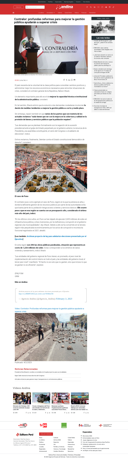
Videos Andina (21, 388)
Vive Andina (86, 2)
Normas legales (68, 2)
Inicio (40, 437)
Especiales (58, 2)
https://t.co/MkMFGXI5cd (27, 294)
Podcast (84, 12)
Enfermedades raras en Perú (91, 438)
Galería (60, 12)
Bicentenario (42, 2)
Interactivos (71, 444)
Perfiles (50, 2)
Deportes (56, 442)
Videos (77, 12)
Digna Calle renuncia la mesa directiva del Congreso (29, 375)
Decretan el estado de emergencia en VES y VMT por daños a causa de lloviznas (103, 107)
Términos (70, 455)
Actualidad (51, 13)
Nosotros (70, 451)
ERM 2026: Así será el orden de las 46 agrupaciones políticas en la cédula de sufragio (103, 100)
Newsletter (92, 12)
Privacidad (77, 455)
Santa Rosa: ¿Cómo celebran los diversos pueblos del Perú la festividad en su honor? (103, 84)
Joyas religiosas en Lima (90, 440)
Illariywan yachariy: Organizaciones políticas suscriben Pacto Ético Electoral (60, 408)
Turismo (78, 2)
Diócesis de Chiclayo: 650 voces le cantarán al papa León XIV (21, 407)
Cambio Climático (59, 451)
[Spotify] (109, 7)
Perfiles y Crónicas (59, 447)
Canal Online (68, 12)
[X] (91, 7)
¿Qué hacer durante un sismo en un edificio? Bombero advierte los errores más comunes (103, 56)
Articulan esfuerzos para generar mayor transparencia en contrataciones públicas (38, 379)
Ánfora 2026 (57, 440)
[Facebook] (87, 7)
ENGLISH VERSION (46, 434)
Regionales (42, 449)
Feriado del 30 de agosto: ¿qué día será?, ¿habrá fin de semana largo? (103, 42)
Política (41, 442)
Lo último (41, 12)
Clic (55, 444)
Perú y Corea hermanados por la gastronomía (96, 448)
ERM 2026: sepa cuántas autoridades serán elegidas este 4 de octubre (103, 49)
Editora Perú (52, 455)
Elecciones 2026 (87, 436)
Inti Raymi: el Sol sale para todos (92, 450)
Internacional (43, 451)
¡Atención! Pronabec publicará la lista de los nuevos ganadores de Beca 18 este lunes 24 (103, 77)
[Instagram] (102, 7)
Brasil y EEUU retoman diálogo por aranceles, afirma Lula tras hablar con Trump (79, 408)
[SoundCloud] (106, 7)
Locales (41, 447)
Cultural (56, 437)
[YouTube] (98, 7)
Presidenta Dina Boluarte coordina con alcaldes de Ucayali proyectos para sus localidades (40, 372)
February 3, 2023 (64, 299)
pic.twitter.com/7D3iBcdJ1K (44, 294)
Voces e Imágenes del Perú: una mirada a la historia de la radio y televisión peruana (41, 408)
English (18, 7)
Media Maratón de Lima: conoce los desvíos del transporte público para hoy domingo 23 (103, 63)
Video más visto (103, 18)
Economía (42, 444)
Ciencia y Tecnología (59, 449)
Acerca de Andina (62, 455)
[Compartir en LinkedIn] (30, 412)
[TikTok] (113, 7)
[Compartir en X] (28, 412)
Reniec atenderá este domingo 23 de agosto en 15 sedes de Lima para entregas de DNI (103, 70)
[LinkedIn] (94, 7)
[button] (13, 401)
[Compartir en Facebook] (26, 412)
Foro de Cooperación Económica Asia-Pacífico (96, 442)
